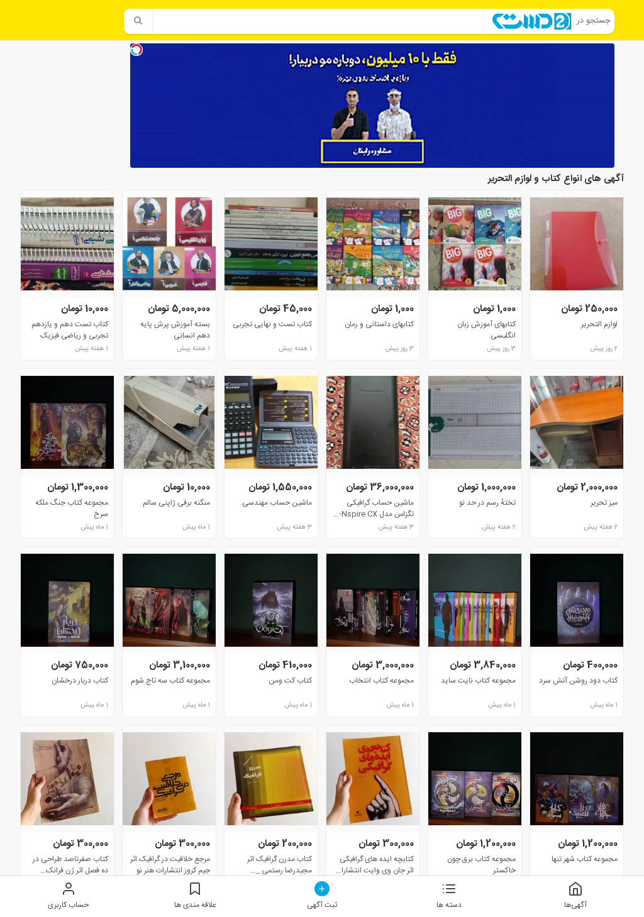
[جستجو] (138, 21)
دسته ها (449, 905)
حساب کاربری (68, 905)
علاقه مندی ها (195, 905)
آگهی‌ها (575, 905)
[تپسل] (136, 49)
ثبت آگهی (322, 905)
